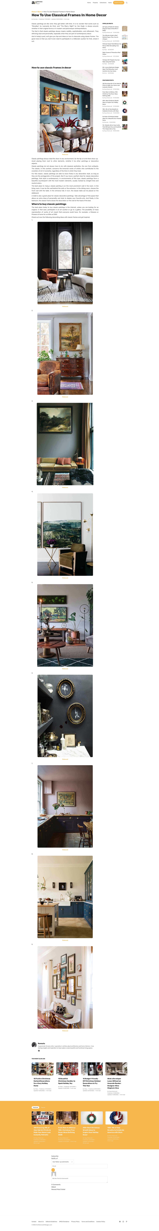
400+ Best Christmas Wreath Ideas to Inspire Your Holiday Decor (111, 102)
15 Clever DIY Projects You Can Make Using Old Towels (111, 60)
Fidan (36, 1089)
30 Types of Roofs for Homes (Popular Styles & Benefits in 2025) (111, 28)
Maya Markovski (113, 1091)
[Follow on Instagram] (123, 1221)
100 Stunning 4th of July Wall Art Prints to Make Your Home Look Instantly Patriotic (112, 85)
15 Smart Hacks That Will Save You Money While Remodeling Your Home (112, 45)
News (40, 12)
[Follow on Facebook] (119, 1221)
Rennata (35, 19)
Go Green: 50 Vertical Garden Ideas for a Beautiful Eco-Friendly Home (112, 118)
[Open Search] (126, 2)
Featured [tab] (35, 1107)
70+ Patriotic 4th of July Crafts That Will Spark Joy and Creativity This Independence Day (112, 126)
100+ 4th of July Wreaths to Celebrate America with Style (111, 110)
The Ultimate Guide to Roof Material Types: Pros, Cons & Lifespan (110, 37)
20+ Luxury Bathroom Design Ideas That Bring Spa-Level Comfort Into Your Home (111, 69)
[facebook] (39, 1051)
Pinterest (65, 154)
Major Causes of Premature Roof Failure (111, 53)
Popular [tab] (43, 1107)
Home (34, 12)
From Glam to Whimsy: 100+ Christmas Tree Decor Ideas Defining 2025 (110, 93)
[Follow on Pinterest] (126, 1221)
